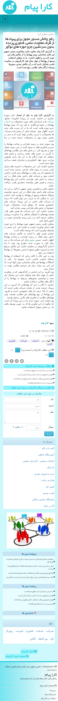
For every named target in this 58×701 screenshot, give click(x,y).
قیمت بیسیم (48, 493)
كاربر (49, 344)
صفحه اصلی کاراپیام (16, 656)
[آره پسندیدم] (17, 350)
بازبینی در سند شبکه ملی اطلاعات (40, 383)
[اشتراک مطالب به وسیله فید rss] (6, 361)
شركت (50, 121)
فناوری (12, 341)
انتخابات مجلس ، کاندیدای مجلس (38, 461)
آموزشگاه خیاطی (46, 454)
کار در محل (49, 506)
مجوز (32, 240)
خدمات (7, 121)
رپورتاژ (9, 631)
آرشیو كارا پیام (50, 694)
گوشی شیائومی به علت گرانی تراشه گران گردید (35, 374)
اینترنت (19, 631)
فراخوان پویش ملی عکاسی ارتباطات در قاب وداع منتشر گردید (30, 573)
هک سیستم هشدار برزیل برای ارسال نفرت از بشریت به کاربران (29, 577)
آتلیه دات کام (48, 448)
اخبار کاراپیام (27, 651)
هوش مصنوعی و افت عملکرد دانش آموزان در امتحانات (33, 379)
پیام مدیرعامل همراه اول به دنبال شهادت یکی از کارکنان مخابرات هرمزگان (29, 560)
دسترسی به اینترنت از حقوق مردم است (38, 370)
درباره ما (53, 690)
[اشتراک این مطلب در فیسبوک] (11, 361)
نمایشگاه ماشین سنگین (43, 499)
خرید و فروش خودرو (44, 474)
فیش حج (50, 486)
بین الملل (43, 638)
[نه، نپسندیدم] (51, 354)
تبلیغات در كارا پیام (48, 698)
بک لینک (50, 467)
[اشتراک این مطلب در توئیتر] (22, 361)
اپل (51, 638)
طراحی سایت (47, 480)
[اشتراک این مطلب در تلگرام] (17, 361)
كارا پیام (45, 323)
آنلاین (32, 638)
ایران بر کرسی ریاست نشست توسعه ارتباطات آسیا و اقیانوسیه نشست (30, 567)
